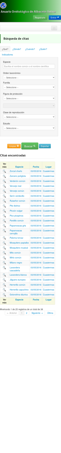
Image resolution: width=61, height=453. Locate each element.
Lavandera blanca (18, 274)
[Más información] (4, 171)
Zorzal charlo (16, 171)
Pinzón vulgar (16, 210)
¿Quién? (43, 49)
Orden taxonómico (11, 72)
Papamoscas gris (18, 225)
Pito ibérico (15, 205)
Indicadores (7, 54)
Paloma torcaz (16, 237)
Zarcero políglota (18, 175)
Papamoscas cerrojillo (16, 232)
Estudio (6, 123)
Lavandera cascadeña (15, 269)
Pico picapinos (16, 215)
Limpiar (13, 146)
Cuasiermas (48, 171)
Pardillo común (17, 220)
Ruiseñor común (17, 200)
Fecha (36, 166)
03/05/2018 (36, 171)
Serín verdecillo (17, 195)
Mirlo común (15, 257)
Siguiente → (37, 312)
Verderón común (17, 180)
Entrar (54, 17)
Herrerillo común (17, 284)
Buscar (28, 146)
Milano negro (16, 262)
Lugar (49, 166)
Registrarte (40, 17)
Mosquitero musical (19, 247)
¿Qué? (5, 49)
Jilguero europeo (18, 279)
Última (50, 312)
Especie (7, 61)
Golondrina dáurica (19, 294)
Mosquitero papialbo (19, 242)
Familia (6, 82)
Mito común (15, 252)
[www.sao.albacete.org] (3, 5)
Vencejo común (17, 190)
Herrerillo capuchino (19, 289)
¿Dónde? (16, 49)
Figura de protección (13, 93)
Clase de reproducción (13, 112)
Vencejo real (15, 185)
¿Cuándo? (30, 49)
